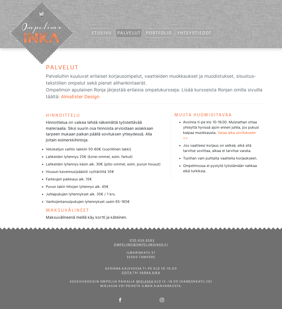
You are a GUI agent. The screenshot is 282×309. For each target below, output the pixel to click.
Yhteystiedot (194, 33)
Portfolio (159, 33)
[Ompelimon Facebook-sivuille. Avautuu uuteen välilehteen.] (120, 299)
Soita (127, 272)
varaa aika (149, 272)
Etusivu (102, 33)
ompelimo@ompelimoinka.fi (141, 244)
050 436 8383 (142, 240)
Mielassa (145, 281)
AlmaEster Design (80, 96)
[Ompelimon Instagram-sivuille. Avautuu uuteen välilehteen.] (162, 299)
